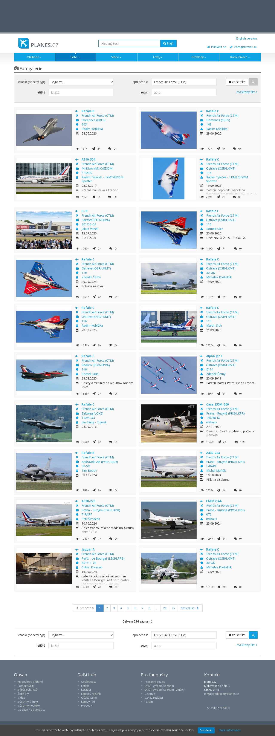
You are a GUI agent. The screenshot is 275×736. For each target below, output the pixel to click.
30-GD (210, 273)
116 (208, 173)
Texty (156, 57)
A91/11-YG (89, 563)
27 (173, 608)
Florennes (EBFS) (93, 120)
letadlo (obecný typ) (31, 82)
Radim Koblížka (92, 129)
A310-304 (88, 159)
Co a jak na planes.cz (31, 710)
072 (208, 514)
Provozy (86, 705)
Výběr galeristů (27, 690)
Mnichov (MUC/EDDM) (97, 168)
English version (246, 38)
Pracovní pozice (155, 682)
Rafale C (212, 111)
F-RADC (87, 173)
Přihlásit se (218, 47)
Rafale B (88, 111)
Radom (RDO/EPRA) (96, 365)
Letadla (86, 690)
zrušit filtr (238, 82)
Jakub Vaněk (90, 229)
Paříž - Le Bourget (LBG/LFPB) (103, 558)
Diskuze (150, 694)
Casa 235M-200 (217, 404)
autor (144, 92)
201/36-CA (89, 224)
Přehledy (197, 57)
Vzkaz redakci (154, 697)
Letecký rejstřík (91, 694)
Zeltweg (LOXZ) (92, 413)
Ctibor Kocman (92, 567)
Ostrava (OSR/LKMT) (220, 168)
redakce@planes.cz (226, 694)
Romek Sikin (214, 229)
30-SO (86, 466)
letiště (41, 92)
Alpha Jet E (214, 356)
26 (165, 608)
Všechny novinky (29, 705)
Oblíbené (33, 57)
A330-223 (213, 453)
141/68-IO (213, 418)
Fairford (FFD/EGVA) (96, 220)
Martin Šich (214, 325)
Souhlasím (206, 730)
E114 (209, 369)
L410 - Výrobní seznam (159, 686)
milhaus (211, 422)
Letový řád (88, 702)
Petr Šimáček (91, 519)
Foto (73, 57)
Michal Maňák (216, 470)
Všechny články (28, 702)
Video (115, 57)
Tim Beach (89, 470)
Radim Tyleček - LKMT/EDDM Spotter (102, 179)
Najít (170, 43)
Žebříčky (23, 694)
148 (208, 124)
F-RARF (211, 466)
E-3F (85, 211)
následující (188, 608)
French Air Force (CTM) (98, 115)
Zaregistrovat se (245, 47)
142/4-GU (88, 418)
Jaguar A (88, 549)
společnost (140, 82)
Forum (149, 702)
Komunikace (238, 57)
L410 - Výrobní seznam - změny (165, 690)
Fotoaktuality (26, 686)
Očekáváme (89, 697)
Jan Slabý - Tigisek (94, 422)
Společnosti (88, 682)
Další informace (230, 730)
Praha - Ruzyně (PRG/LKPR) (225, 413)
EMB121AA (214, 501)
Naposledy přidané (30, 682)
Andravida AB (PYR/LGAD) (100, 462)
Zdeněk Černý (91, 277)
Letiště (85, 686)
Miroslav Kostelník (219, 277)
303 (84, 124)
